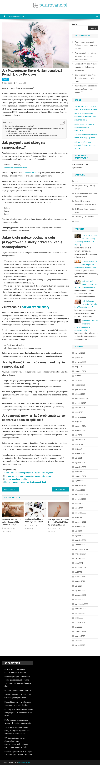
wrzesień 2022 (80, 499)
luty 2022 (78, 531)
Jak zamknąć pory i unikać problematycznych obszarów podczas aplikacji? (32, 136)
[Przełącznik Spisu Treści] (61, 123)
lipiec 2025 (79, 412)
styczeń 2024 (80, 463)
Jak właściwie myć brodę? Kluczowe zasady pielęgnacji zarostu (61, 490)
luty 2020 (78, 641)
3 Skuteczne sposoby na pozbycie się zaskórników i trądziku (28, 473)
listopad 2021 (80, 545)
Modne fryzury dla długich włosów (18, 690)
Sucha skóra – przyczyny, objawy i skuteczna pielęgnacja (84, 127)
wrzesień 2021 (80, 554)
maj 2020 (78, 627)
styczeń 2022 (80, 536)
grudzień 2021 (80, 540)
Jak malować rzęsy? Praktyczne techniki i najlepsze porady (86, 284)
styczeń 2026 (80, 385)
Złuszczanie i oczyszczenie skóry (19, 131)
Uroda (5, 79)
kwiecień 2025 (80, 426)
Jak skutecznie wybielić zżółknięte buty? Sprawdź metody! (86, 304)
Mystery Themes (24, 762)
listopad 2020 (80, 600)
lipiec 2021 (79, 563)
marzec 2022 (80, 526)
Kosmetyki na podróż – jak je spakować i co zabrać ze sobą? (11, 522)
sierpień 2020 (80, 613)
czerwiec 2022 (80, 513)
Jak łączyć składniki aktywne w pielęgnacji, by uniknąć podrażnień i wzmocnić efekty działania (18, 730)
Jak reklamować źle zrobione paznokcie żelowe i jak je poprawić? (86, 89)
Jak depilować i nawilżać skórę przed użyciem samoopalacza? (28, 133)
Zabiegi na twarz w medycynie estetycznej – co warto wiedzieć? (12, 490)
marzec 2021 (80, 581)
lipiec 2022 (79, 508)
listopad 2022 (80, 490)
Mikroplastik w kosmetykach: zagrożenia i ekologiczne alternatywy (86, 67)
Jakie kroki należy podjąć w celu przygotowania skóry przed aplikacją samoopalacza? (34, 129)
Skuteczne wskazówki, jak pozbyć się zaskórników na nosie (28, 476)
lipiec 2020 (79, 618)
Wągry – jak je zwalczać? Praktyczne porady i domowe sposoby (86, 45)
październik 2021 (81, 549)
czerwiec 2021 (80, 568)
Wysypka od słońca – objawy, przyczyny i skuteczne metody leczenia (86, 56)
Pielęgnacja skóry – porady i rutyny (85, 187)
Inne (76, 181)
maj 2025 (78, 421)
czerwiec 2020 (80, 622)
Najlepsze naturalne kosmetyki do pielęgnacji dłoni (25, 482)
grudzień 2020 (80, 595)
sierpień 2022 (80, 504)
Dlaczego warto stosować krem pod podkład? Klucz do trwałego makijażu (58, 522)
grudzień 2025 (80, 390)
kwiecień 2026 (80, 371)
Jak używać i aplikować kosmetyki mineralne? (34, 520)
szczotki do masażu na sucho (15, 168)
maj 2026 (78, 367)
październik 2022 (81, 495)
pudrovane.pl (20, 83)
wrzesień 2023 (80, 472)
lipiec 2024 (79, 444)
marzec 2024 (80, 453)
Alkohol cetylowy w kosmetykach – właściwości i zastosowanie (86, 264)
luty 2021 (78, 586)
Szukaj (74, 24)
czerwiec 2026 (80, 362)
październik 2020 (81, 604)
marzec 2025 (80, 431)
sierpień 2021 (80, 558)
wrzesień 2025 (80, 403)
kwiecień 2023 (80, 476)
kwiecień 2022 (80, 522)
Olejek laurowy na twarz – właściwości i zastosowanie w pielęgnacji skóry (86, 117)
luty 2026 (78, 380)
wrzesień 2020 (80, 609)
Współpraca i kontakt (17, 16)
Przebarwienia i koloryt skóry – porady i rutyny (86, 195)
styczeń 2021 (80, 590)
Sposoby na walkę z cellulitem (16, 479)
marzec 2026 (80, 376)
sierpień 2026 (80, 353)
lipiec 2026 (79, 357)
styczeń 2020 (80, 645)
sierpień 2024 (80, 440)
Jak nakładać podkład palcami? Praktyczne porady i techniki (86, 145)
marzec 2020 (80, 636)
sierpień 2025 (80, 408)
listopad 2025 (80, 394)
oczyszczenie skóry (35, 307)
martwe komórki (31, 173)
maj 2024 (78, 449)
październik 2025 (81, 399)
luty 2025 (78, 435)
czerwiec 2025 (80, 417)
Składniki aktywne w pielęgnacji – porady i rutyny (85, 202)
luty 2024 (78, 458)
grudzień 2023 (80, 467)
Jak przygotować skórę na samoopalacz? (19, 126)
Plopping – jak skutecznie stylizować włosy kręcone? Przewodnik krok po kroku (19, 713)
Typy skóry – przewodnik (84, 217)
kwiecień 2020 (80, 631)
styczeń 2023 (80, 481)
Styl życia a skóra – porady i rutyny (85, 210)
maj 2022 (78, 517)
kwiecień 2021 (80, 577)
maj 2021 (78, 572)
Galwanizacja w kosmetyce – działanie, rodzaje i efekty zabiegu (86, 78)
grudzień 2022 (80, 485)
